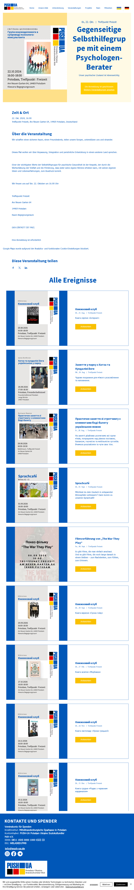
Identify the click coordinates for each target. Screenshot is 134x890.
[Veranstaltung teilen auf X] (19, 268)
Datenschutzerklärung (75, 886)
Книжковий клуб (86, 309)
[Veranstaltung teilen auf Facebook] (13, 268)
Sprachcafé (82, 483)
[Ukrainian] (119, 8)
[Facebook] (13, 853)
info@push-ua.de (15, 848)
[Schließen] (130, 884)
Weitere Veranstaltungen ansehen (99, 90)
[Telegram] (20, 853)
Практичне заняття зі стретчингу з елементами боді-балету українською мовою (98, 423)
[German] (127, 8)
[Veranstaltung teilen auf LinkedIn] (26, 268)
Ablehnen (106, 884)
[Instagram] (7, 853)
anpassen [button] (94, 884)
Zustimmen (120, 884)
